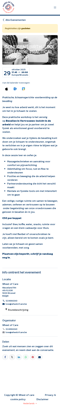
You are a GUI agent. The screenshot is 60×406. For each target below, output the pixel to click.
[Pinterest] (33, 357)
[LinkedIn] (19, 357)
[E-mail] (39, 357)
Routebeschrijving (17, 310)
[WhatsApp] (26, 357)
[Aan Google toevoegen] (23, 89)
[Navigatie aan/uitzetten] (55, 7)
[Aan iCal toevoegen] (6, 89)
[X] (12, 357)
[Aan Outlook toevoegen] (15, 89)
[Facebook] (5, 357)
